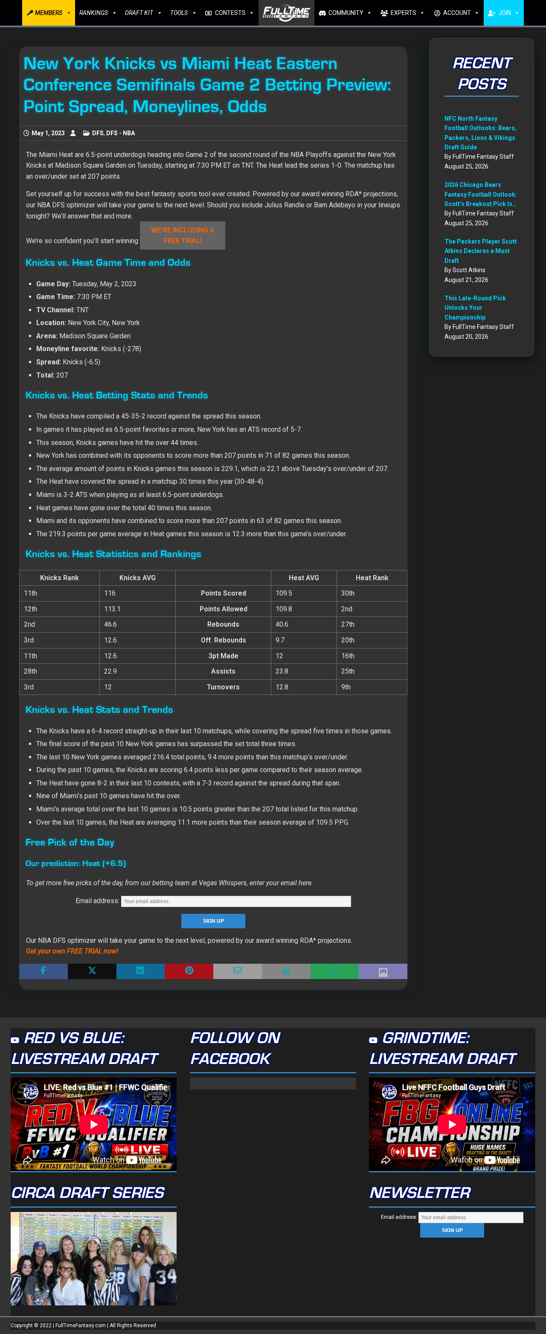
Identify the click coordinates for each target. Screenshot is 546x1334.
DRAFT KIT (139, 12)
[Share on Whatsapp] (335, 971)
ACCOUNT (457, 12)
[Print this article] (286, 971)
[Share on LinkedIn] (140, 971)
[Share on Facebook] (43, 971)
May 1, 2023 (48, 133)
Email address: (98, 901)
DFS (98, 133)
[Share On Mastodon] (383, 971)
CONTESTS (230, 12)
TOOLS (179, 12)
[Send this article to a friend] (237, 971)
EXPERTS (403, 12)
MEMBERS (48, 12)
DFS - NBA (120, 133)
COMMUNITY (345, 12)
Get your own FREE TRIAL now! (72, 951)
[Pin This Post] (189, 971)
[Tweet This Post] (92, 971)
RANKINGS (93, 12)
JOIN (504, 12)
